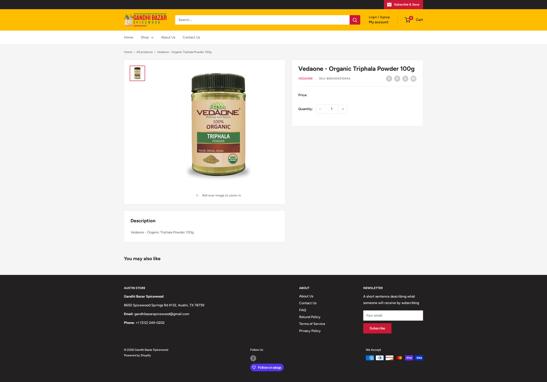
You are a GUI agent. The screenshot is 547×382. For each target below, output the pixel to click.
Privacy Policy (310, 331)
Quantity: (305, 109)
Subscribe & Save (406, 4)
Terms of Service (312, 324)
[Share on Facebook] (389, 78)
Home (128, 37)
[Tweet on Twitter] (405, 78)
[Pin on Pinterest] (397, 78)
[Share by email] (413, 78)
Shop (145, 37)
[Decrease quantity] (320, 109)
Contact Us (191, 37)
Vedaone (305, 79)
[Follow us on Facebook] (253, 358)
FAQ (302, 310)
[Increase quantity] (342, 109)
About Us (168, 37)
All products (145, 52)
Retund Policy (310, 317)
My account (378, 22)
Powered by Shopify (137, 355)
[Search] (355, 20)
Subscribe (377, 328)
